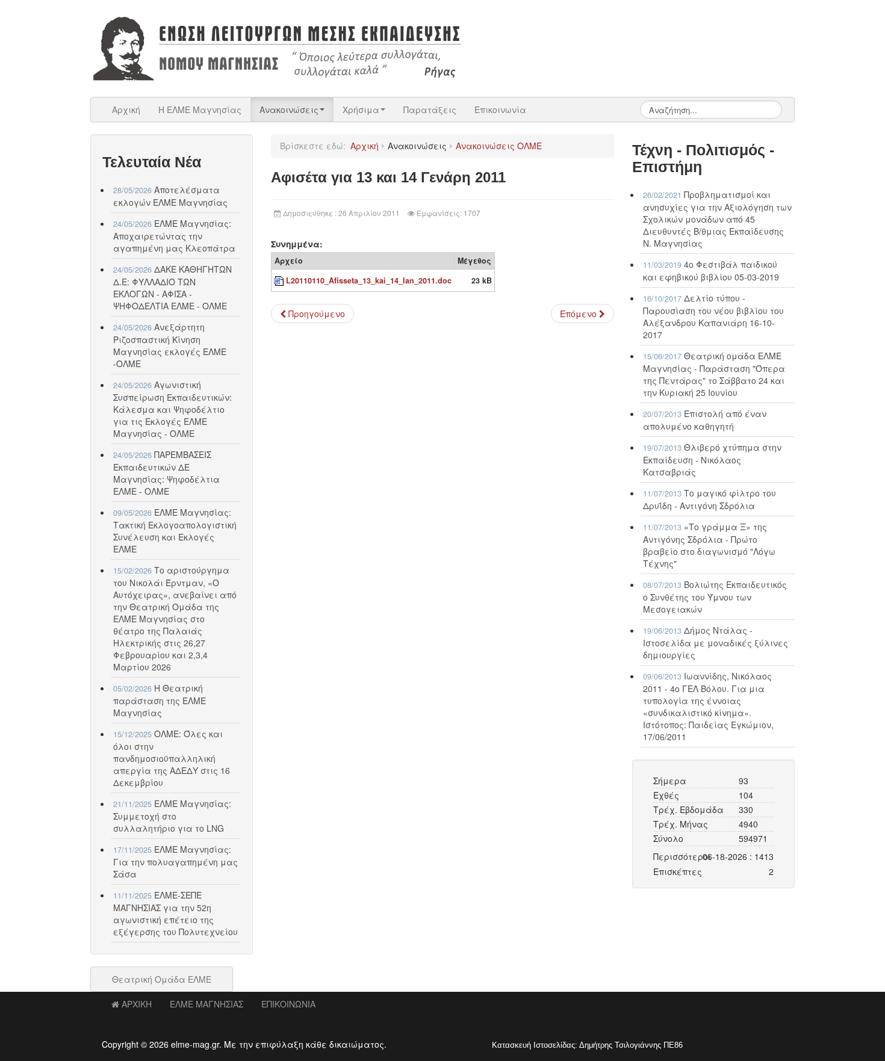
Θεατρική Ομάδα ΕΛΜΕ (161, 979)
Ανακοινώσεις (288, 110)
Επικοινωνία (500, 110)
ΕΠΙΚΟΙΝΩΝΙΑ (288, 1004)
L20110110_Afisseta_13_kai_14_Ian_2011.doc (369, 280)
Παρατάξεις (429, 110)
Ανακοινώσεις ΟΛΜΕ (499, 146)
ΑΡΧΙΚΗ (137, 1004)
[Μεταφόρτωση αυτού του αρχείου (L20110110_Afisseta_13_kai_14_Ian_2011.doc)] (280, 280)
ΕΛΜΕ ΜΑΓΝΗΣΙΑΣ (206, 1004)
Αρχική (126, 110)
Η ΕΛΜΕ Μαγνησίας (199, 110)
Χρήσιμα (361, 110)
